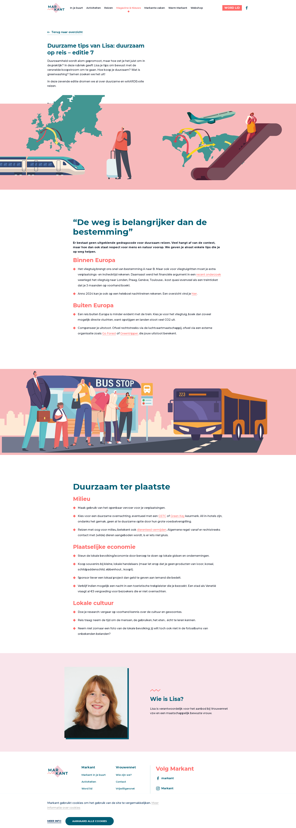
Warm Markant (177, 7)
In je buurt (76, 7)
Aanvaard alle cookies (89, 821)
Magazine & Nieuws (128, 7)
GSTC (162, 516)
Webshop (197, 7)
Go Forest (109, 333)
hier (194, 293)
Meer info (54, 821)
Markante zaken (154, 7)
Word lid (87, 788)
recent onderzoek (208, 274)
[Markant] (56, 8)
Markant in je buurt (94, 774)
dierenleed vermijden (151, 529)
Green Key (177, 516)
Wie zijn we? (124, 774)
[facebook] (247, 8)
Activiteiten (93, 7)
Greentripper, (129, 333)
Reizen (108, 7)
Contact (121, 781)
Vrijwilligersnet (125, 788)
